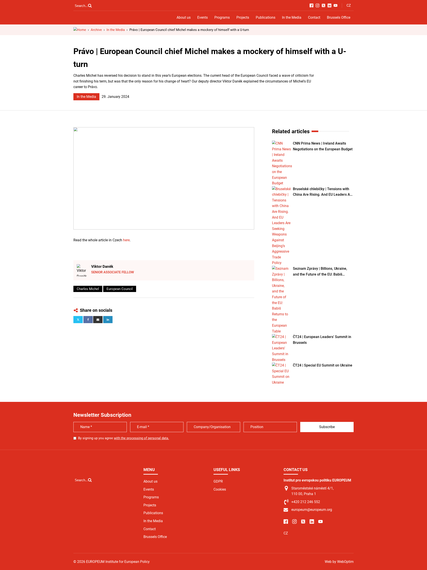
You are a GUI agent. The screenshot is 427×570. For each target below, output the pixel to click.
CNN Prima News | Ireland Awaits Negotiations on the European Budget (322, 146)
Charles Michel (88, 289)
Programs (222, 17)
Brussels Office (338, 17)
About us (184, 17)
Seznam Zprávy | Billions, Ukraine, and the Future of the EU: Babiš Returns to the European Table (320, 271)
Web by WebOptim (339, 562)
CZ (348, 5)
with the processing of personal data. (141, 438)
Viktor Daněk (102, 266)
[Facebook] (88, 319)
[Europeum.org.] (79, 30)
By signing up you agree (123, 438)
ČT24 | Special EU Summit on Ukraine (322, 365)
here (126, 240)
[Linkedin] (108, 319)
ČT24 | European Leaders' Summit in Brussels (322, 340)
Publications (265, 17)
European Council (120, 289)
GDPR (218, 481)
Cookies (220, 489)
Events (202, 17)
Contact (314, 17)
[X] (78, 319)
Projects (242, 17)
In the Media (291, 17)
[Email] (98, 319)
